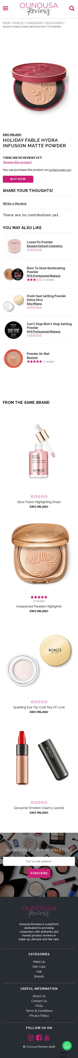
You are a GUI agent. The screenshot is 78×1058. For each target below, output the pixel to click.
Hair (39, 971)
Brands (39, 976)
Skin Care (39, 966)
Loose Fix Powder (40, 242)
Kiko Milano (12, 134)
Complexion (34, 22)
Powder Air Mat (38, 354)
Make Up (18, 22)
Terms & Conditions (39, 1011)
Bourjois (32, 357)
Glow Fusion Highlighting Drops (39, 502)
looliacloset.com (60, 170)
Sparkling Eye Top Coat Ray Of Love (39, 707)
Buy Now (18, 179)
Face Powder (53, 22)
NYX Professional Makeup (43, 275)
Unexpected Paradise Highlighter (39, 606)
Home (6, 22)
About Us (39, 996)
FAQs (39, 1006)
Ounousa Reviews (37, 1046)
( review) (48, 279)
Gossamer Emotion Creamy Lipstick (39, 808)
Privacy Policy (39, 1015)
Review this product (17, 162)
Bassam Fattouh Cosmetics (44, 246)
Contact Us (39, 1001)
